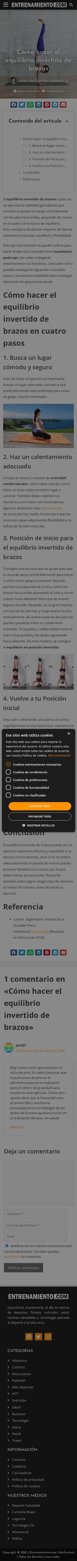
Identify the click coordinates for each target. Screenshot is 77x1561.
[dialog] (38, 780)
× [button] (68, 733)
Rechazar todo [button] (39, 816)
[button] (38, 825)
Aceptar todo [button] (40, 806)
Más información (59, 755)
